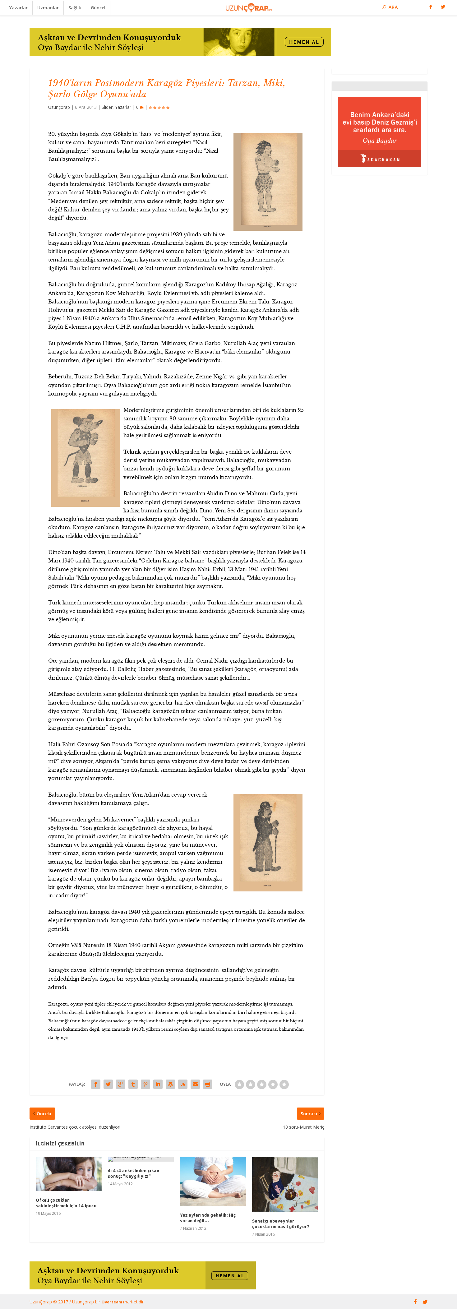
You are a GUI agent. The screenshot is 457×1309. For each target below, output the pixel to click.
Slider (107, 107)
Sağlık (74, 8)
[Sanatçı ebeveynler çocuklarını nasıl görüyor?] (285, 1184)
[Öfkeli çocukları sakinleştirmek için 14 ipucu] (69, 1174)
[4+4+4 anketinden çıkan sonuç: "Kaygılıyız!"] (141, 1159)
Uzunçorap (59, 107)
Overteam (112, 1302)
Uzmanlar (48, 8)
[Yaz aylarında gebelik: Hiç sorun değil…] (213, 1181)
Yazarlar (18, 8)
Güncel (98, 8)
